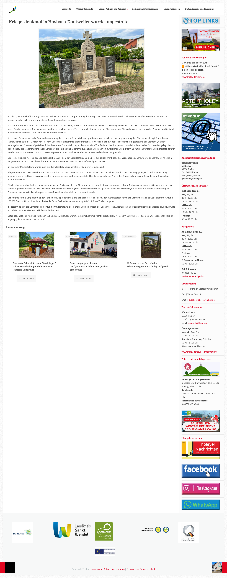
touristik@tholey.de (197, 322)
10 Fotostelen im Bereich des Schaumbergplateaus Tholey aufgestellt (148, 264)
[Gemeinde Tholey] (13, 9)
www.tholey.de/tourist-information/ (199, 351)
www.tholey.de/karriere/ (193, 76)
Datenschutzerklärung (114, 569)
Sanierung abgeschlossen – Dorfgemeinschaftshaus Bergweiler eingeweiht (89, 266)
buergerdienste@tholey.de (202, 299)
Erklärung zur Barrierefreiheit (140, 569)
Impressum (96, 569)
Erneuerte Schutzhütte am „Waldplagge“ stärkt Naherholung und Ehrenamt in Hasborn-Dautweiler (34, 266)
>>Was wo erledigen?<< (193, 276)
